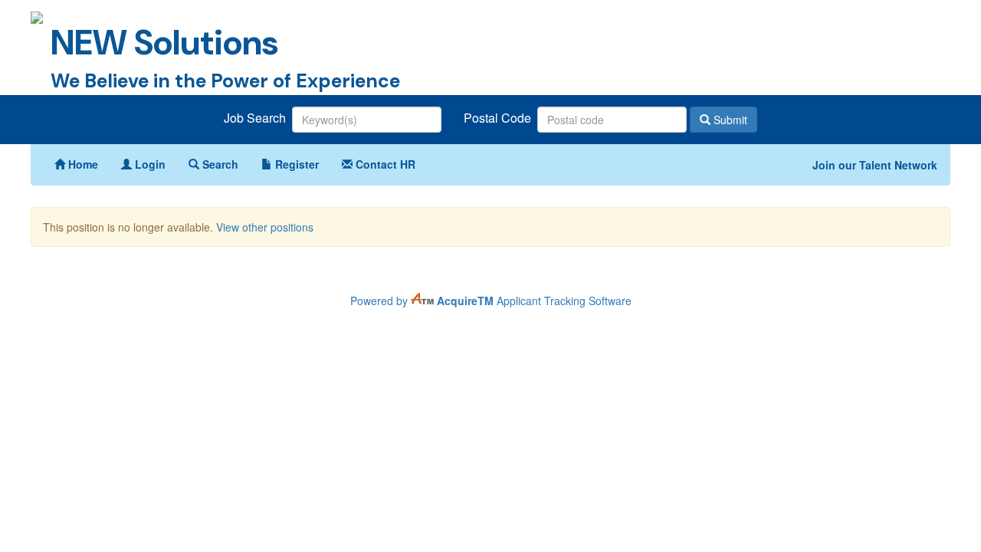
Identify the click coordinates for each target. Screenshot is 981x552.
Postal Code (499, 118)
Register (295, 164)
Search (218, 164)
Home (81, 164)
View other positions (264, 227)
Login (149, 164)
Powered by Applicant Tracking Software (491, 300)
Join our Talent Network (874, 164)
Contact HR (384, 164)
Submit (728, 119)
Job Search (256, 118)
